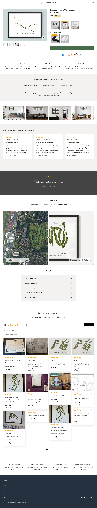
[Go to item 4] (22, 45)
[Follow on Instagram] (8, 497)
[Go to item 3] (17, 45)
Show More (40, 366)
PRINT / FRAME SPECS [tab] (48, 85)
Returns (5, 491)
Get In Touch (6, 485)
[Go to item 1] (5, 45)
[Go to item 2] (11, 45)
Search (5, 480)
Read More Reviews (48, 165)
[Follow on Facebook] (4, 497)
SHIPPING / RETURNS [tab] (66, 85)
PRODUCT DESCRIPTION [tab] (30, 85)
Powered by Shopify (21, 502)
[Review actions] (23, 357)
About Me (5, 483)
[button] (28, 325)
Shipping (5, 488)
